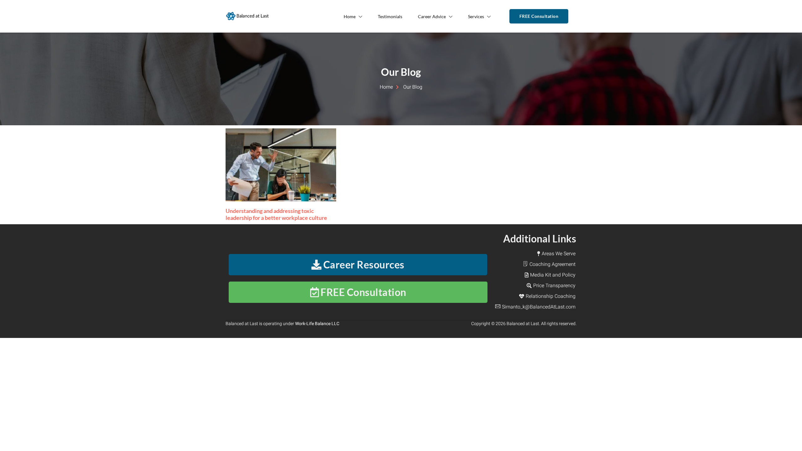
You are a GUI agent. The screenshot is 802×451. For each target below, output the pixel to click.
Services (476, 16)
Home (350, 16)
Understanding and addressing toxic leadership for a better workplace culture (276, 214)
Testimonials (390, 16)
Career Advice (432, 16)
